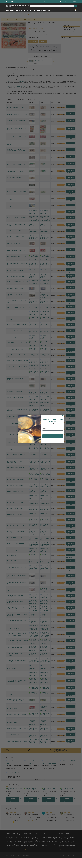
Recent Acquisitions (20, 10)
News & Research (55, 1)
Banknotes (33, 10)
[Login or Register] (72, 10)
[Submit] (75, 6)
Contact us (67, 1)
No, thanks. (52, 440)
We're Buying (51, 10)
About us (61, 1)
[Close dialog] (63, 416)
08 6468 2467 (73, 1)
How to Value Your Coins (45, 1)
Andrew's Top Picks (10, 10)
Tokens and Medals (41, 10)
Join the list (52, 436)
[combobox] (53, 6)
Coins (27, 10)
